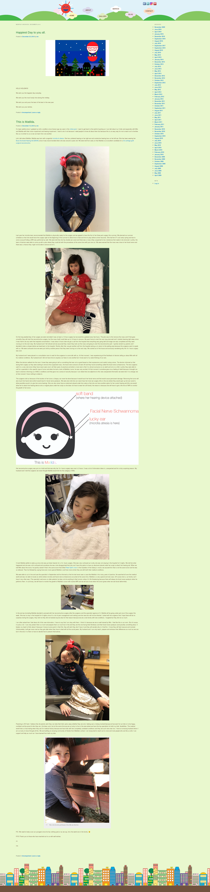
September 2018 (160, 39)
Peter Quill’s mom (71, 567)
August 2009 (159, 166)
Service (116, 9)
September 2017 (160, 46)
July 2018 (158, 43)
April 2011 (158, 120)
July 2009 (158, 168)
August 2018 (159, 41)
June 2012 (158, 87)
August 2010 (159, 138)
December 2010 (160, 129)
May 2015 (158, 55)
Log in (157, 183)
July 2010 (158, 140)
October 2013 (159, 64)
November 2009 (160, 159)
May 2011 (158, 117)
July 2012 (158, 85)
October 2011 (159, 106)
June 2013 (158, 69)
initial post (73, 129)
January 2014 (159, 59)
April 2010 (158, 147)
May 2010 (158, 145)
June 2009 (158, 171)
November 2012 (160, 78)
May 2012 (158, 89)
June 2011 (158, 115)
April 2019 (158, 32)
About (88, 10)
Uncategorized (26, 112)
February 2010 (159, 152)
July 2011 (158, 113)
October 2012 (159, 80)
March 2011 (158, 122)
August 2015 (159, 50)
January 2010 (159, 154)
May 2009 (158, 173)
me (37, 36)
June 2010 (158, 143)
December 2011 (160, 101)
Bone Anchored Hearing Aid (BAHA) (27, 141)
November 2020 (160, 27)
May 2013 (158, 71)
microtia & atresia (58, 138)
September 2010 (160, 136)
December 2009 (160, 157)
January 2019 (159, 34)
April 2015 (158, 57)
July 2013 (158, 66)
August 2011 (159, 110)
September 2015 (160, 48)
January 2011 (159, 127)
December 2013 (160, 62)
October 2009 (159, 161)
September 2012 (160, 83)
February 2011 (159, 124)
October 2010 (159, 134)
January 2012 (159, 99)
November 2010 (160, 131)
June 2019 (158, 29)
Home (72, 15)
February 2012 (159, 96)
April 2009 (158, 175)
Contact (149, 11)
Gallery (102, 16)
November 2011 (160, 103)
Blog (130, 14)
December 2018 (160, 36)
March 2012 (158, 94)
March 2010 (158, 150)
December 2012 (160, 76)
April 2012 (158, 92)
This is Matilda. (25, 121)
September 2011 (160, 108)
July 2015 (158, 52)
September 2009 (160, 164)
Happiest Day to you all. (31, 32)
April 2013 (158, 73)
